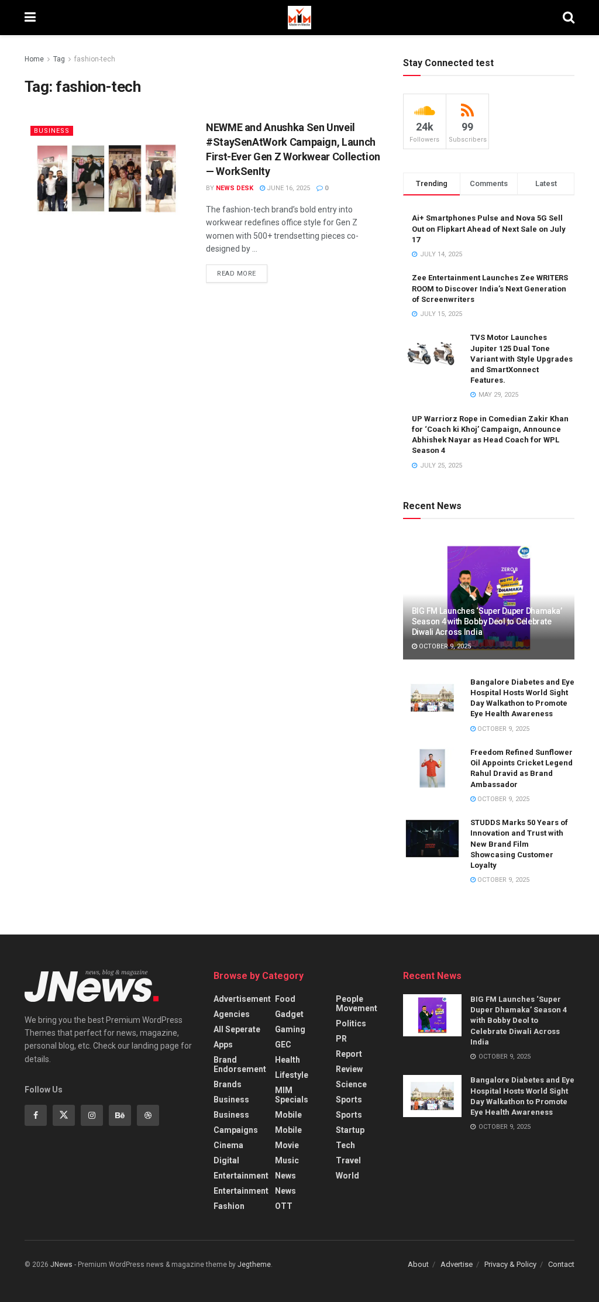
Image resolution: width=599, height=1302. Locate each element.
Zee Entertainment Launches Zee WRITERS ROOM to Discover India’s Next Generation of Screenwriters (490, 288)
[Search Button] (568, 17)
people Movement (356, 1003)
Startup (350, 1130)
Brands (228, 1084)
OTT (283, 1206)
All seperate (237, 1029)
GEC (283, 1044)
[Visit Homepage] (299, 17)
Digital (226, 1160)
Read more (242, 270)
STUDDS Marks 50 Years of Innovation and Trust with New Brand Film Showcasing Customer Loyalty (519, 844)
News (285, 1175)
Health (287, 1059)
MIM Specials (291, 1094)
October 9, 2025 (444, 646)
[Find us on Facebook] (36, 1115)
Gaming (290, 1029)
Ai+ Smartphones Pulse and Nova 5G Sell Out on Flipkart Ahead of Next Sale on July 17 (489, 228)
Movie (287, 1145)
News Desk (234, 188)
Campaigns (236, 1130)
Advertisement (242, 999)
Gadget (289, 1014)
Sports (349, 1099)
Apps (223, 1044)
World (347, 1175)
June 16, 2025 (287, 188)
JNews (61, 1264)
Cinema (228, 1145)
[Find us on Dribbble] (148, 1115)
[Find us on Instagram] (92, 1115)
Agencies (232, 1014)
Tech (345, 1145)
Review (349, 1069)
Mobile (288, 1114)
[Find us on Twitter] (64, 1115)
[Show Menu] (30, 17)
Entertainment (241, 1175)
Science (351, 1084)
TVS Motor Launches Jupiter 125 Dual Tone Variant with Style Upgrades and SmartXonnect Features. (521, 358)
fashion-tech (94, 59)
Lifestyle (291, 1075)
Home (34, 59)
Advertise (456, 1264)
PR (341, 1038)
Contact (561, 1264)
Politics (351, 1023)
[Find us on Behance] (120, 1115)
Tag (59, 59)
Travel (348, 1160)
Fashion (229, 1206)
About (418, 1264)
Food (285, 999)
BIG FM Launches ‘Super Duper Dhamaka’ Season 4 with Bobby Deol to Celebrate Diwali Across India (487, 621)
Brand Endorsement (240, 1064)
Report (349, 1054)
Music (287, 1160)
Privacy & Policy (510, 1264)
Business (52, 131)
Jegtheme (254, 1264)
